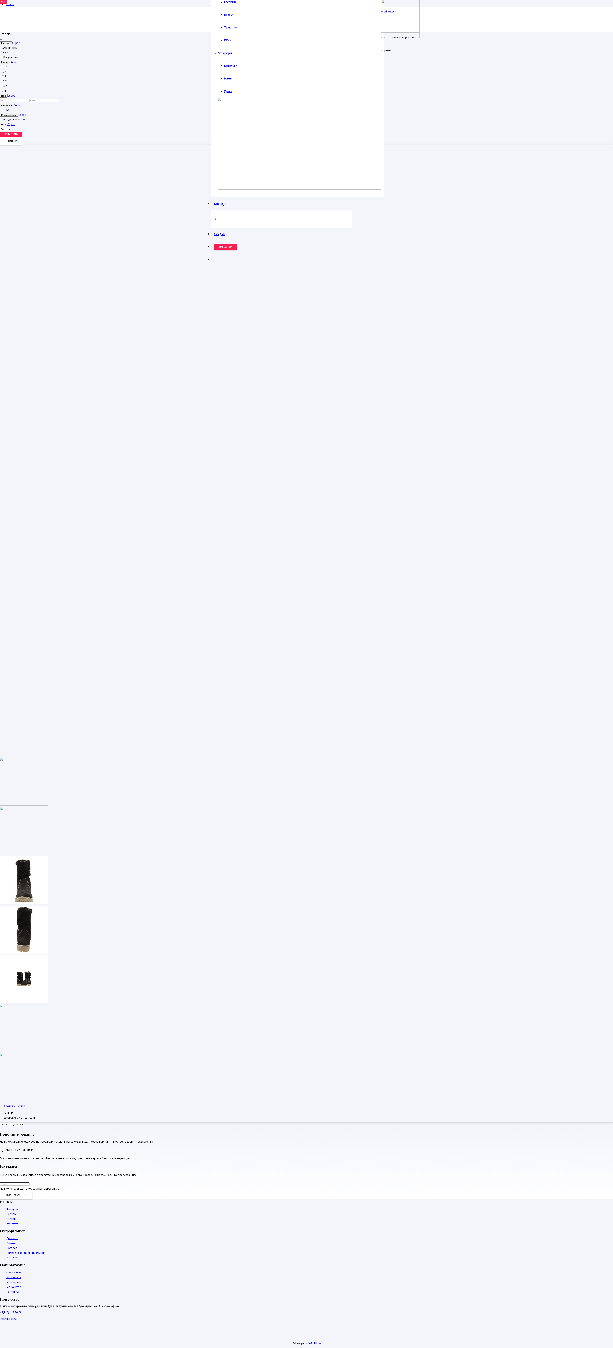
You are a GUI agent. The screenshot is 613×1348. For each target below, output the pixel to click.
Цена (3, 96)
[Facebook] (1, 1325)
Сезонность (6, 105)
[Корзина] (382, 24)
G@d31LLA (314, 1343)
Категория (6, 43)
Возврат (11, 1248)
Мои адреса (13, 1282)
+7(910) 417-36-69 (11, 1312)
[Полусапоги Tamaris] (24, 952)
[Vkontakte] (1, 1330)
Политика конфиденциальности (26, 1252)
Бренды (11, 1214)
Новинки (12, 1223)
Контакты (12, 1291)
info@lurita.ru (8, 1319)
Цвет (3, 124)
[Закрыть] (1, 39)
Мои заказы (13, 1277)
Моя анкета (13, 1287)
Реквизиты (13, 1257)
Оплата (11, 1243)
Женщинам (13, 1209)
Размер (4, 62)
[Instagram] (1, 1335)
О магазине (13, 1272)
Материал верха (9, 115)
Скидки (11, 1218)
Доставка (12, 1238)
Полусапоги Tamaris (14, 1105)
